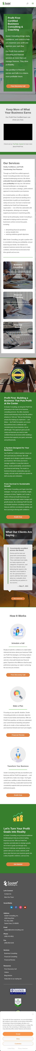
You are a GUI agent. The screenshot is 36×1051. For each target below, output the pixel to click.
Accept (18, 1034)
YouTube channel (18, 144)
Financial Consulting (10, 956)
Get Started (18, 864)
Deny (18, 1039)
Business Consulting (10, 953)
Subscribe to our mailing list (12, 979)
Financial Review (18, 735)
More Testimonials (18, 598)
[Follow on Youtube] (25, 907)
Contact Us (7, 894)
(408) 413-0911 (9, 936)
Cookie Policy (11, 1048)
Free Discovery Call (18, 86)
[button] (32, 1015)
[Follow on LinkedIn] (11, 907)
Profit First (18, 517)
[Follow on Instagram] (20, 907)
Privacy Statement (23, 1048)
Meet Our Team (9, 897)
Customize (18, 1043)
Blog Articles (8, 975)
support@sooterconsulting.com (14, 930)
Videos (6, 972)
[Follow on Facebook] (16, 907)
